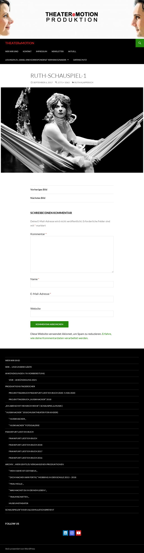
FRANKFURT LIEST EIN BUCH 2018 (25, 444)
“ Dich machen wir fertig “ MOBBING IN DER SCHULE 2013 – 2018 (42, 477)
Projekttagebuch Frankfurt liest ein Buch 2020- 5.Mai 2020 (42, 393)
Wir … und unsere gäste (18, 367)
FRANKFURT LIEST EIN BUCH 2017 (25, 451)
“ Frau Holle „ (16, 483)
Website (35, 308)
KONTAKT (27, 51)
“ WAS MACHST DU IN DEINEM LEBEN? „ (28, 490)
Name (34, 279)
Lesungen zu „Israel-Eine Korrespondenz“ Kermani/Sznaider (35, 60)
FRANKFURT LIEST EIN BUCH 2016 (25, 457)
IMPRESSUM (41, 51)
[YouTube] (78, 533)
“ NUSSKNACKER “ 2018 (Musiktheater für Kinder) (31, 412)
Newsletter (58, 51)
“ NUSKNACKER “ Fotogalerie (24, 425)
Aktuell (72, 51)
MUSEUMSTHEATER (18, 503)
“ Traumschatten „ (19, 496)
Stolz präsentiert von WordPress (20, 548)
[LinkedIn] (65, 533)
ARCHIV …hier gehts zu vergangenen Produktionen (34, 464)
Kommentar (38, 234)
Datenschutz (80, 60)
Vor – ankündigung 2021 (23, 380)
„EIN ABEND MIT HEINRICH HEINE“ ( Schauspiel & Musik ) (34, 406)
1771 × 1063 (64, 82)
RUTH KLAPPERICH (83, 82)
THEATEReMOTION (19, 43)
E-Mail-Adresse (40, 293)
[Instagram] (72, 533)
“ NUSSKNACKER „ (17, 419)
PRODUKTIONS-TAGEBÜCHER (20, 386)
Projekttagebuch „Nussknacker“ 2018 (30, 399)
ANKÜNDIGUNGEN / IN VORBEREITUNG (25, 373)
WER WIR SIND (11, 51)
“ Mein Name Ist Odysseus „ (23, 470)
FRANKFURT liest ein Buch (19, 432)
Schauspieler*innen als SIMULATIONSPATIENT (29, 509)
